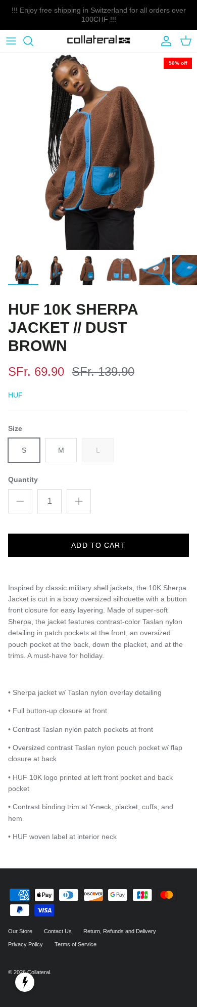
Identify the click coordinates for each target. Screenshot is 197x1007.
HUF (15, 395)
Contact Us (58, 931)
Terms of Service (75, 944)
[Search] (33, 41)
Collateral (38, 972)
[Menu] (11, 41)
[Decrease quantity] (20, 501)
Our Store (20, 931)
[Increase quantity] (79, 501)
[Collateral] (98, 41)
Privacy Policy (25, 944)
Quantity (23, 479)
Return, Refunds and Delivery (119, 931)
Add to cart (98, 545)
